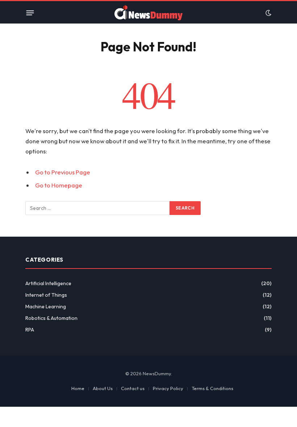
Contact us (133, 388)
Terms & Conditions (212, 388)
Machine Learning (45, 306)
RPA (29, 329)
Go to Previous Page (62, 172)
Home (77, 388)
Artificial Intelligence (48, 283)
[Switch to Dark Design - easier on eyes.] (268, 13)
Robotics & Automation (51, 318)
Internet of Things (46, 295)
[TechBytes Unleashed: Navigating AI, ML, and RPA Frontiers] (148, 13)
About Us (103, 388)
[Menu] (30, 13)
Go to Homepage (58, 185)
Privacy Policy (168, 388)
